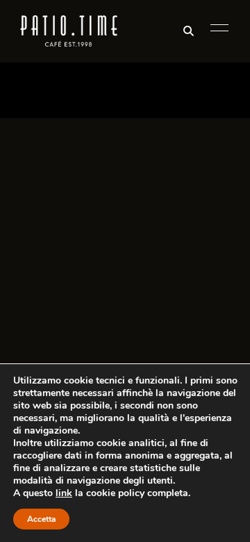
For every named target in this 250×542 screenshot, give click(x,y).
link (64, 493)
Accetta (41, 519)
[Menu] (216, 28)
